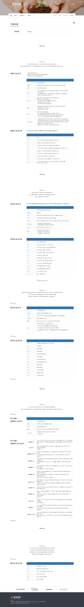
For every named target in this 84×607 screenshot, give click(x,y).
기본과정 (29, 15)
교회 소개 (25, 4)
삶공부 (34, 4)
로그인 (67, 4)
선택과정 (29, 31)
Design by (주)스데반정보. (34, 603)
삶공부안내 (22, 15)
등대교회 (55, 15)
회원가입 (69, 4)
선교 (50, 4)
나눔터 (57, 4)
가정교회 (42, 4)
